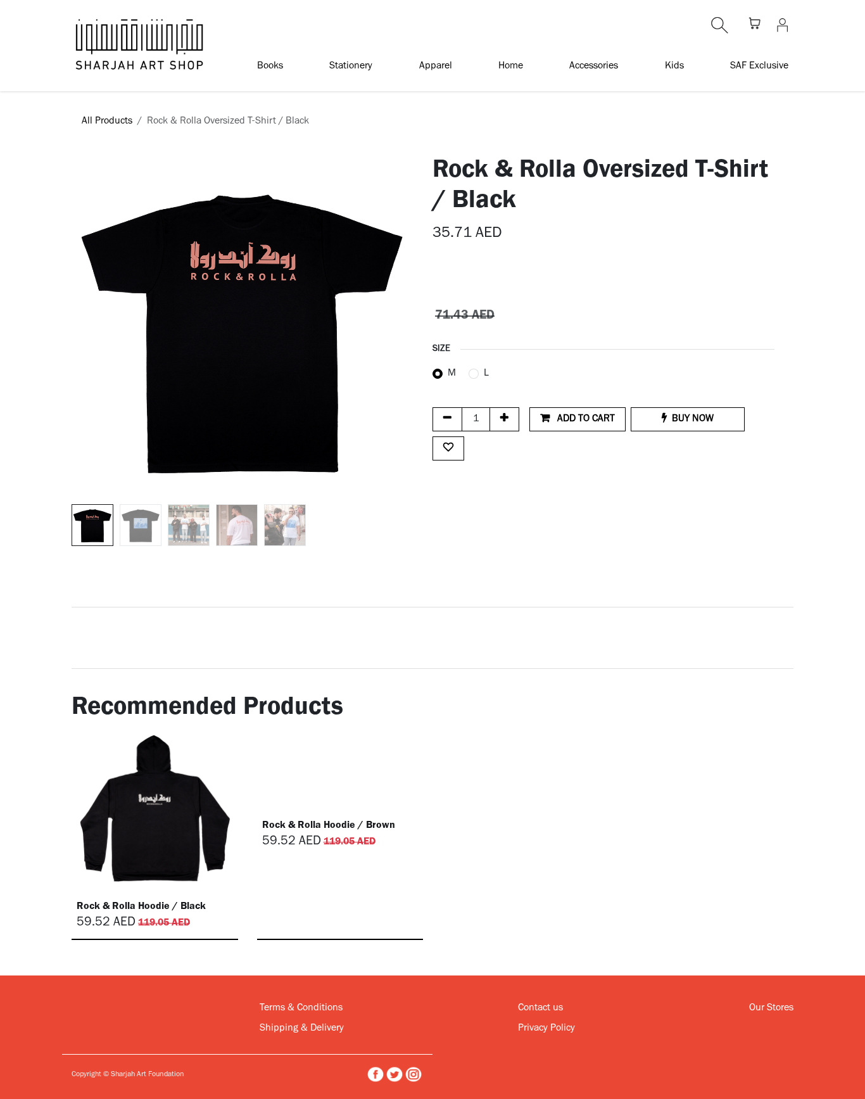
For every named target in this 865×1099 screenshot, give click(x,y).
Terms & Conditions (301, 1008)
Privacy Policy (546, 1029)
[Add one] (504, 419)
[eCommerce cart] (754, 25)
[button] (89, 328)
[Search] (719, 25)
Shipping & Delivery (302, 1029)
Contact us (540, 1008)
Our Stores (771, 1008)
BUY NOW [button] (693, 419)
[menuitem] (270, 66)
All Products (107, 122)
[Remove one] (447, 419)
